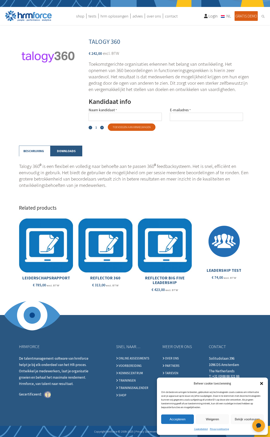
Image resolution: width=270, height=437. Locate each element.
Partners (172, 366)
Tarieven (171, 373)
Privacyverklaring (219, 428)
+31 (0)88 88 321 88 (225, 376)
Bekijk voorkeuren (247, 419)
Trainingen (127, 380)
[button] (261, 383)
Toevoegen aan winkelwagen (132, 127)
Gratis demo (246, 16)
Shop (122, 395)
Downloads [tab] (66, 151)
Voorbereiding (130, 366)
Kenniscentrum (130, 373)
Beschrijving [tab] (33, 151)
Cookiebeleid (201, 428)
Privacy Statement (146, 431)
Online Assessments (133, 358)
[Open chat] (258, 425)
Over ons (171, 358)
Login (213, 16)
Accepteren (177, 419)
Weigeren (212, 419)
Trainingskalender (133, 388)
